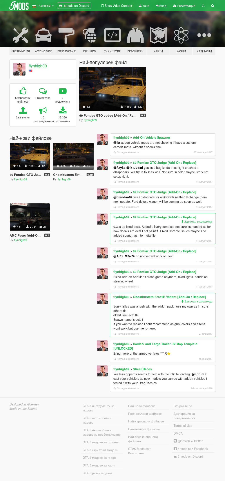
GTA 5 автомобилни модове (97, 420)
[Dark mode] (203, 5)
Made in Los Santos (23, 408)
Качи (145, 5)
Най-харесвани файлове (146, 421)
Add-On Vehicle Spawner (151, 137)
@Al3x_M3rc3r (124, 256)
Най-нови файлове (142, 406)
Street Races (142, 369)
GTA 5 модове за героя (99, 457)
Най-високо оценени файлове (143, 438)
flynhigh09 (38, 65)
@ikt (116, 142)
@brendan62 (122, 197)
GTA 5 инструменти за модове (98, 408)
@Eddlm (198, 374)
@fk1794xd (134, 167)
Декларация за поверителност (184, 415)
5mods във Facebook (192, 448)
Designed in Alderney (24, 404)
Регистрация (185, 5)
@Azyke (119, 167)
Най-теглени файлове (144, 429)
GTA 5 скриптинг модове (100, 450)
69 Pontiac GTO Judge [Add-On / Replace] (164, 162)
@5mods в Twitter (190, 441)
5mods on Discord (190, 456)
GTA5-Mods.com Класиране (139, 450)
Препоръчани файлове (145, 413)
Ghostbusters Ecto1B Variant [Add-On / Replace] (169, 297)
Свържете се (183, 406)
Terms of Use (183, 425)
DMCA (178, 433)
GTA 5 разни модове (97, 473)
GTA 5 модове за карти (99, 465)
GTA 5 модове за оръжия (101, 442)
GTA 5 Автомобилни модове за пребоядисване (102, 432)
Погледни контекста (128, 152)
